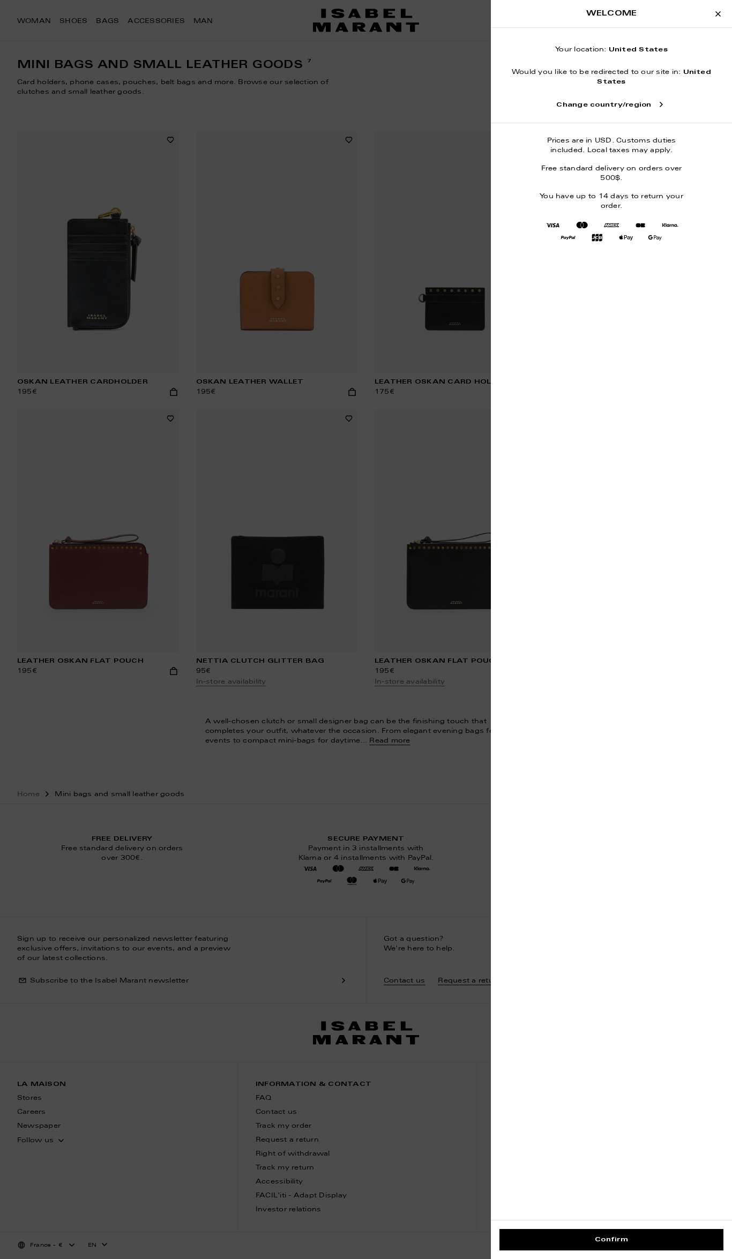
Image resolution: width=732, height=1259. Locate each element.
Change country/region (603, 105)
